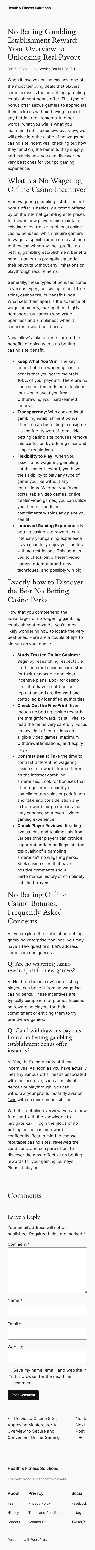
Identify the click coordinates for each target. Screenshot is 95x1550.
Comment (19, 1244)
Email (14, 1323)
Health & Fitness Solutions (29, 8)
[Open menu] (84, 8)
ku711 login (36, 1123)
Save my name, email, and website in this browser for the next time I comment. (50, 1376)
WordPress (39, 1539)
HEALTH (68, 69)
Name (15, 1300)
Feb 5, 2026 (17, 69)
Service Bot (48, 69)
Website (15, 1346)
